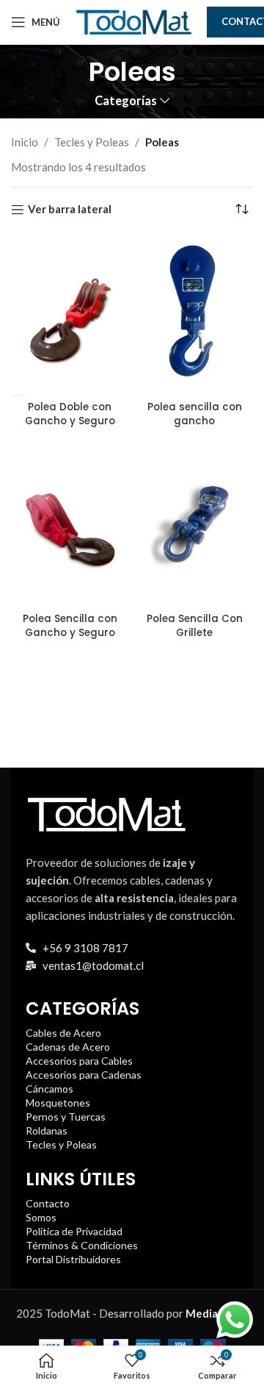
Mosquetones (58, 1102)
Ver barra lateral (69, 209)
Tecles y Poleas (91, 142)
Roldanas (46, 1130)
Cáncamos (49, 1088)
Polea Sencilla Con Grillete (195, 626)
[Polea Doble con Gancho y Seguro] (69, 315)
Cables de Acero (63, 1032)
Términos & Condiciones (82, 1245)
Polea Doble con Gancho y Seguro (70, 414)
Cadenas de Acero (68, 1046)
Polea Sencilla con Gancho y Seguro (70, 626)
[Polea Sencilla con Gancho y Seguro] (69, 526)
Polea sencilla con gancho (194, 414)
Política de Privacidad (74, 1231)
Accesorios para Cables (79, 1060)
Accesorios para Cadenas (84, 1074)
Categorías (126, 101)
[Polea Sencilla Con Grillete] (194, 526)
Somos (41, 1217)
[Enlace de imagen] (106, 812)
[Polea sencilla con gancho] (194, 315)
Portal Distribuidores (73, 1259)
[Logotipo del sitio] (133, 20)
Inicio (24, 142)
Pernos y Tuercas (66, 1116)
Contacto (48, 1203)
